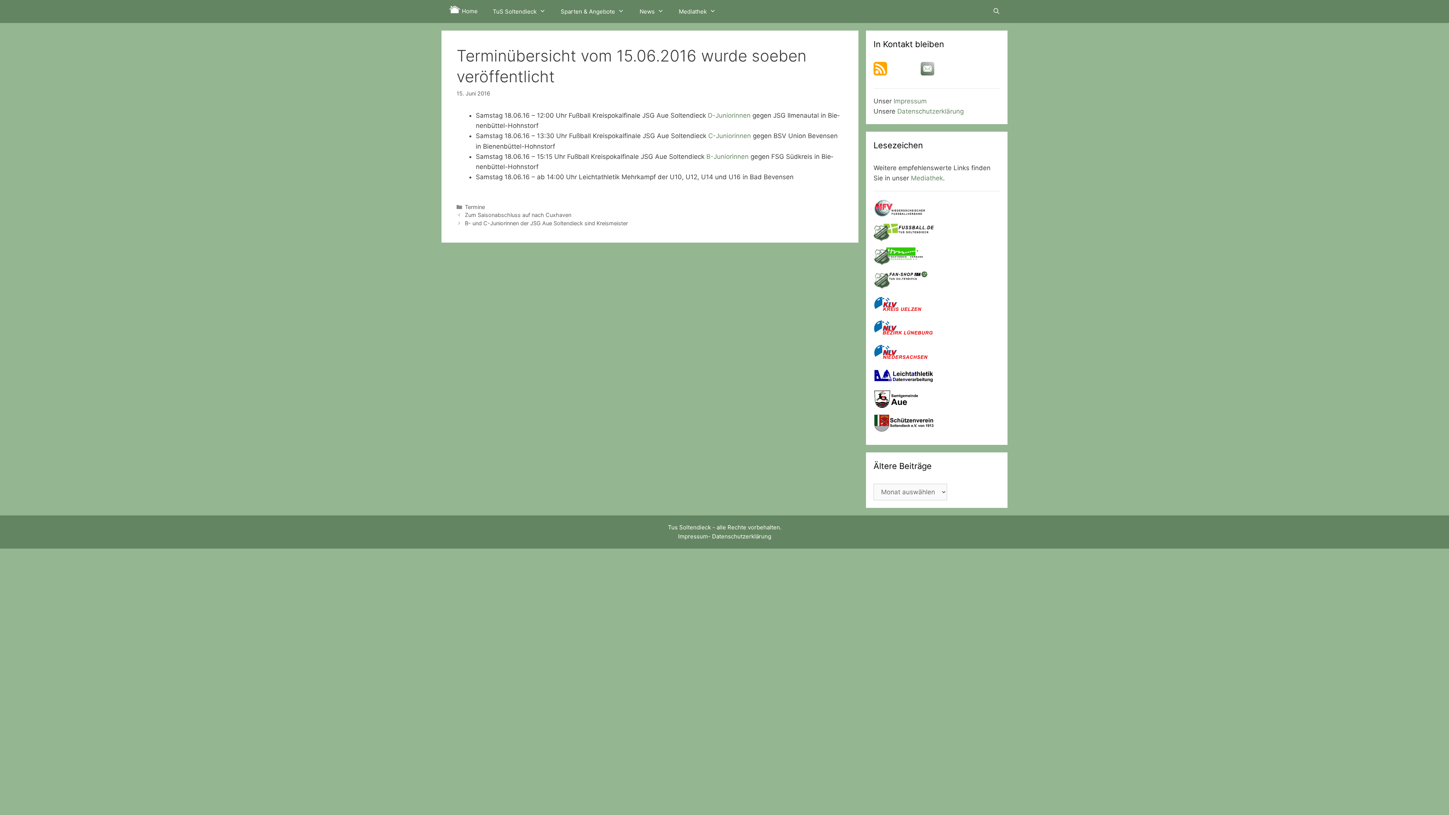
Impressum (910, 101)
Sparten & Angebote (588, 11)
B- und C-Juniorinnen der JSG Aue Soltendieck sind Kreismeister (546, 223)
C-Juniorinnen (729, 136)
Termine (475, 207)
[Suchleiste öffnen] (996, 11)
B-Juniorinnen (727, 156)
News (647, 11)
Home (469, 11)
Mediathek (693, 11)
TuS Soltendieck (515, 11)
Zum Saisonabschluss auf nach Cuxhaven (518, 215)
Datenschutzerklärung (930, 111)
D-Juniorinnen (729, 115)
